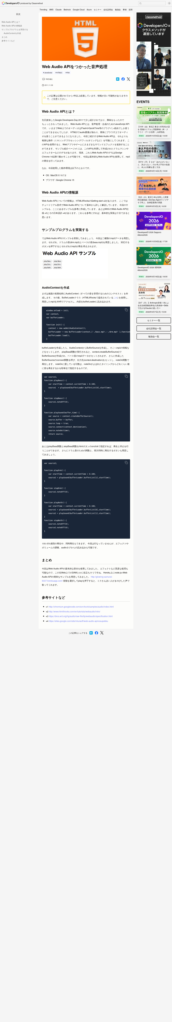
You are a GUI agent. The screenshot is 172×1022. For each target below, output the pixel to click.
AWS (51, 9)
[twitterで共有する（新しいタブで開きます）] (128, 79)
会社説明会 (108, 9)
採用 (130, 9)
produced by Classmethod (31, 3)
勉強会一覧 (153, 336)
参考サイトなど (8, 40)
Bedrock (67, 9)
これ (115, 297)
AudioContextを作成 (12, 33)
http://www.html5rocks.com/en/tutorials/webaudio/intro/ (74, 611)
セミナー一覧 (153, 320)
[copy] (126, 309)
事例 (125, 9)
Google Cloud (79, 9)
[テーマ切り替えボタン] (169, 3)
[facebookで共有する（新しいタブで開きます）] (123, 79)
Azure (89, 9)
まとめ (4, 37)
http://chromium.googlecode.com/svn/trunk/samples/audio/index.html (81, 606)
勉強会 (118, 9)
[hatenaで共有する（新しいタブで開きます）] (117, 79)
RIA (68, 72)
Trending (43, 9)
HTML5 (59, 72)
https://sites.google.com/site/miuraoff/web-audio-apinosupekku (78, 621)
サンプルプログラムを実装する (15, 29)
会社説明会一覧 (153, 328)
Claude (58, 9)
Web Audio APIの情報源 (12, 25)
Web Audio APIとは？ (11, 22)
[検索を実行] (140, 3)
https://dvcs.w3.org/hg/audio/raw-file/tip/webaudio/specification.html (81, 616)
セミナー (97, 9)
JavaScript (48, 72)
